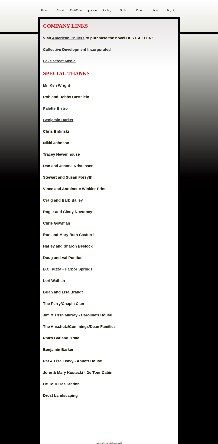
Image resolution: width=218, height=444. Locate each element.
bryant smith (117, 443)
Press (139, 10)
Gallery (107, 10)
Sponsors (92, 10)
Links (155, 10)
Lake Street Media (59, 61)
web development (103, 443)
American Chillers (68, 38)
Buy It (170, 10)
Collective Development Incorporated (77, 49)
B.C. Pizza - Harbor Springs (68, 269)
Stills (123, 10)
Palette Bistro (55, 108)
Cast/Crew (76, 10)
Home (44, 10)
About (60, 10)
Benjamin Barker (58, 120)
